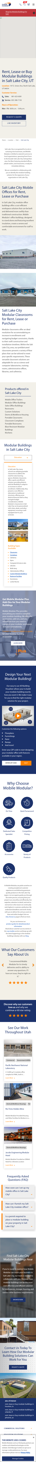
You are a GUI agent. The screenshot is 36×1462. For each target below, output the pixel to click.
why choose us (10, 917)
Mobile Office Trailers (13, 400)
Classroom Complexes (14, 421)
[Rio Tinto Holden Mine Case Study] (18, 1104)
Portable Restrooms (13, 424)
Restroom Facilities (16, 576)
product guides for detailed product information (18, 925)
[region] (18, 1448)
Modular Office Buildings (15, 403)
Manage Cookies (18, 1458)
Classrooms (13, 552)
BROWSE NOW (18, 1300)
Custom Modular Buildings (18, 574)
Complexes (13, 555)
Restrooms (9, 409)
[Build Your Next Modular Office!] (18, 716)
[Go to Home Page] (6, 4)
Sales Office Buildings (14, 406)
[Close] (33, 1437)
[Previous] (2, 964)
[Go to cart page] (29, 4)
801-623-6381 (17, 97)
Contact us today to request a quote (17, 631)
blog (27, 936)
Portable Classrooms (13, 418)
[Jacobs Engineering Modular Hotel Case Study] (18, 1147)
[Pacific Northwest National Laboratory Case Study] (18, 1060)
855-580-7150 (16, 100)
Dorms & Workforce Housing (16, 415)
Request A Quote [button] (18, 1367)
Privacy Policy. (25, 1452)
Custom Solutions (12, 412)
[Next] (33, 964)
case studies (11, 931)
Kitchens (8, 433)
